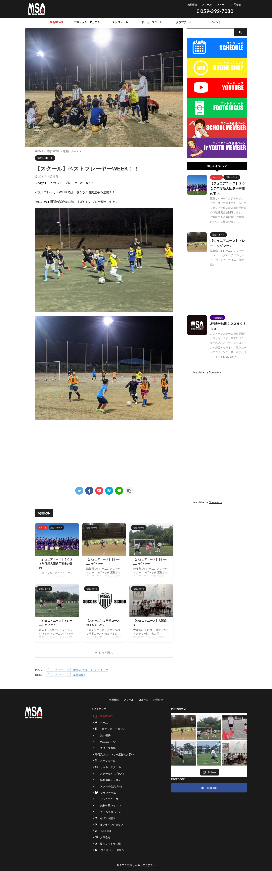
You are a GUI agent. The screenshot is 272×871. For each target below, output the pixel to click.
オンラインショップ (110, 824)
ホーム (102, 722)
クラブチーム (184, 22)
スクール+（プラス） (110, 773)
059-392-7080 (216, 11)
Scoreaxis (215, 372)
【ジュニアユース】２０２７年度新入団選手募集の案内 (55, 564)
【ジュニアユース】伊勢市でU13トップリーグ (77, 670)
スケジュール (120, 22)
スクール (207, 4)
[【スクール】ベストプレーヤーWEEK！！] (109, 491)
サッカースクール (152, 22)
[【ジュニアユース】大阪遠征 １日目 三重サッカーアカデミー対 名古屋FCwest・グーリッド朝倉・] (234, 753)
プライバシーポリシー (112, 850)
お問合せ (236, 4)
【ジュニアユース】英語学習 (65, 675)
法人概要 (103, 735)
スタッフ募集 (105, 748)
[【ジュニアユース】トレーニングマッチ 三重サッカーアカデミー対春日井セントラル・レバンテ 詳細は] (209, 727)
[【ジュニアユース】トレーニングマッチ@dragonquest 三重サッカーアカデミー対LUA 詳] (183, 727)
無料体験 (192, 4)
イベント (215, 22)
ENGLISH (104, 831)
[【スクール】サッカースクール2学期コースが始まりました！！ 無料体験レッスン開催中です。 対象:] (234, 727)
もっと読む (105, 652)
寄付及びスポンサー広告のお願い (114, 754)
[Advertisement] (104, 452)
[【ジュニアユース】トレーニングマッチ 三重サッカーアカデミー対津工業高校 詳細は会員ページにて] (183, 753)
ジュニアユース (106, 799)
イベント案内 (106, 818)
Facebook (211, 787)
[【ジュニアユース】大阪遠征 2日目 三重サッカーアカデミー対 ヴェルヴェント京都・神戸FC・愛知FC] (209, 753)
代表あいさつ (105, 741)
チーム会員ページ (108, 811)
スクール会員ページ (109, 786)
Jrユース (221, 4)
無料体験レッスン (108, 779)
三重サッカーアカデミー (88, 22)
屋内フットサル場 (109, 843)
